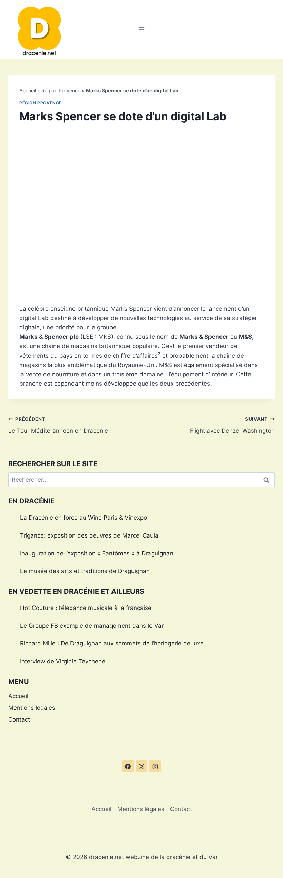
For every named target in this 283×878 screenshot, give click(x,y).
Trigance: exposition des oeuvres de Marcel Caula (89, 535)
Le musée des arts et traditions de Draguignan (85, 571)
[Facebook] (128, 766)
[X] (141, 766)
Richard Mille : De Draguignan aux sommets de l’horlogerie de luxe (112, 643)
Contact (19, 719)
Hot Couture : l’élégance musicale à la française (86, 607)
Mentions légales (31, 707)
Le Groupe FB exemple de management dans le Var (92, 625)
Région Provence (60, 90)
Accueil (27, 90)
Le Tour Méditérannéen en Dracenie (58, 425)
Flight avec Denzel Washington (232, 425)
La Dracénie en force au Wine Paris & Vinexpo (83, 517)
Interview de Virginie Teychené (62, 661)
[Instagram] (155, 766)
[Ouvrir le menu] (141, 29)
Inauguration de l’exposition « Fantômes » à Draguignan (96, 553)
